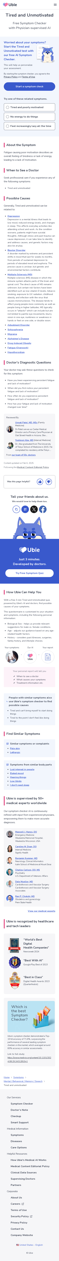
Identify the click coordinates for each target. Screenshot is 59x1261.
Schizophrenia (15, 329)
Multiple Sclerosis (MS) (20, 274)
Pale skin (15, 748)
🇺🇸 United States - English (29, 1244)
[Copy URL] (16, 509)
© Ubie (29, 1253)
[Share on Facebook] (43, 509)
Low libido (16, 781)
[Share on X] (34, 509)
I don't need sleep (19, 785)
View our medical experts (41, 911)
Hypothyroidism (16, 352)
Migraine (12, 334)
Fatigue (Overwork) (18, 347)
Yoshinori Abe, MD (24, 440)
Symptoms (18, 1077)
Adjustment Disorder (19, 325)
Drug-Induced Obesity (19, 343)
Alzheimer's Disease (18, 338)
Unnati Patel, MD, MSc (26, 422)
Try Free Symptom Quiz (30, 573)
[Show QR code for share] (25, 509)
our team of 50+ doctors (24, 455)
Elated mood (17, 773)
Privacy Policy (11, 77)
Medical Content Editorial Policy (33, 467)
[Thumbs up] (40, 482)
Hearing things (18, 777)
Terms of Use (28, 77)
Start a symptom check (29, 86)
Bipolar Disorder (16, 250)
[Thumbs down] (49, 482)
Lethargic (15, 752)
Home (7, 1077)
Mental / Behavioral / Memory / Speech (23, 1081)
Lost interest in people (22, 769)
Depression (14, 216)
